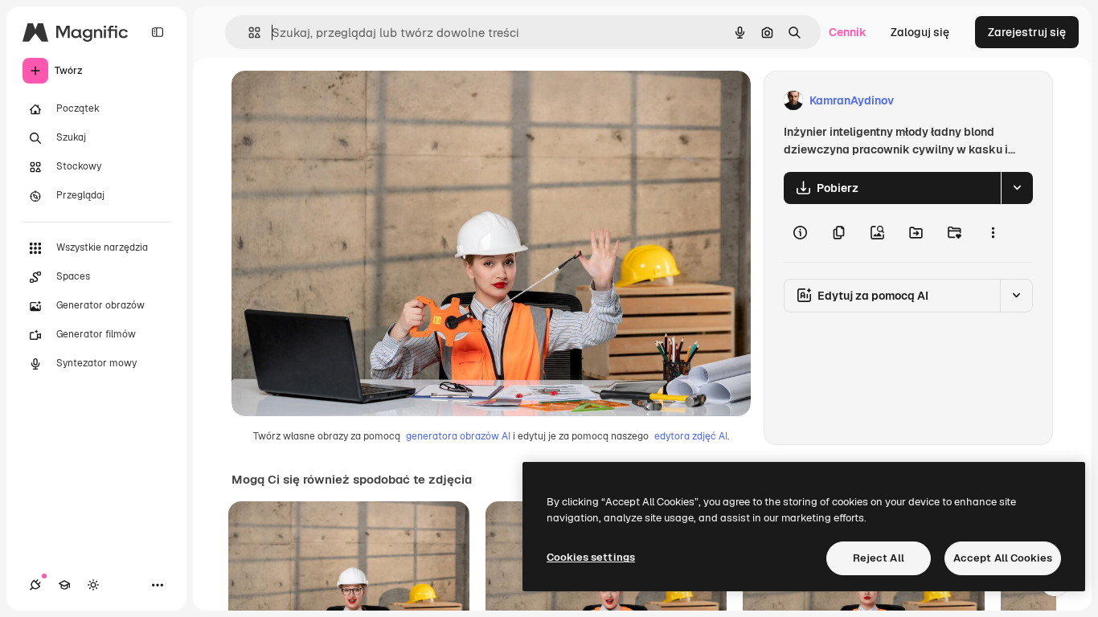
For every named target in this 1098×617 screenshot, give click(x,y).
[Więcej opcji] (993, 233)
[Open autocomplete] (248, 33)
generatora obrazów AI (458, 436)
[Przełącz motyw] (93, 585)
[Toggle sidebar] (157, 32)
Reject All (878, 558)
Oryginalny (342, 100)
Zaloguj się (920, 32)
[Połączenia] (35, 585)
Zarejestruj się (1027, 32)
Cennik (848, 32)
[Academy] (64, 585)
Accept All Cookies (1002, 558)
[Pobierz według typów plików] (1017, 188)
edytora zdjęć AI (690, 436)
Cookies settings (591, 557)
